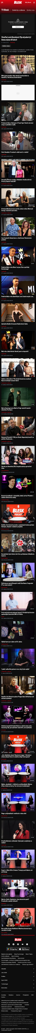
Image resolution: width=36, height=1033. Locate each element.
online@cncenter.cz (6, 1019)
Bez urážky (4, 932)
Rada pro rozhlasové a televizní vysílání (11, 1023)
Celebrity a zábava (6, 183)
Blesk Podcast (5, 529)
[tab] (6, 10)
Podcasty (3, 759)
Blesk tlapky (4, 558)
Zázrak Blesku (5, 470)
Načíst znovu (18, 26)
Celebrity (12, 42)
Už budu (3, 730)
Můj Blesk (28, 2)
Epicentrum (4, 587)
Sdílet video (6, 46)
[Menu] (2, 2)
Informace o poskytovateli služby (26, 33)
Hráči (2, 616)
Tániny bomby (5, 499)
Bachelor (3, 903)
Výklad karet (4, 644)
